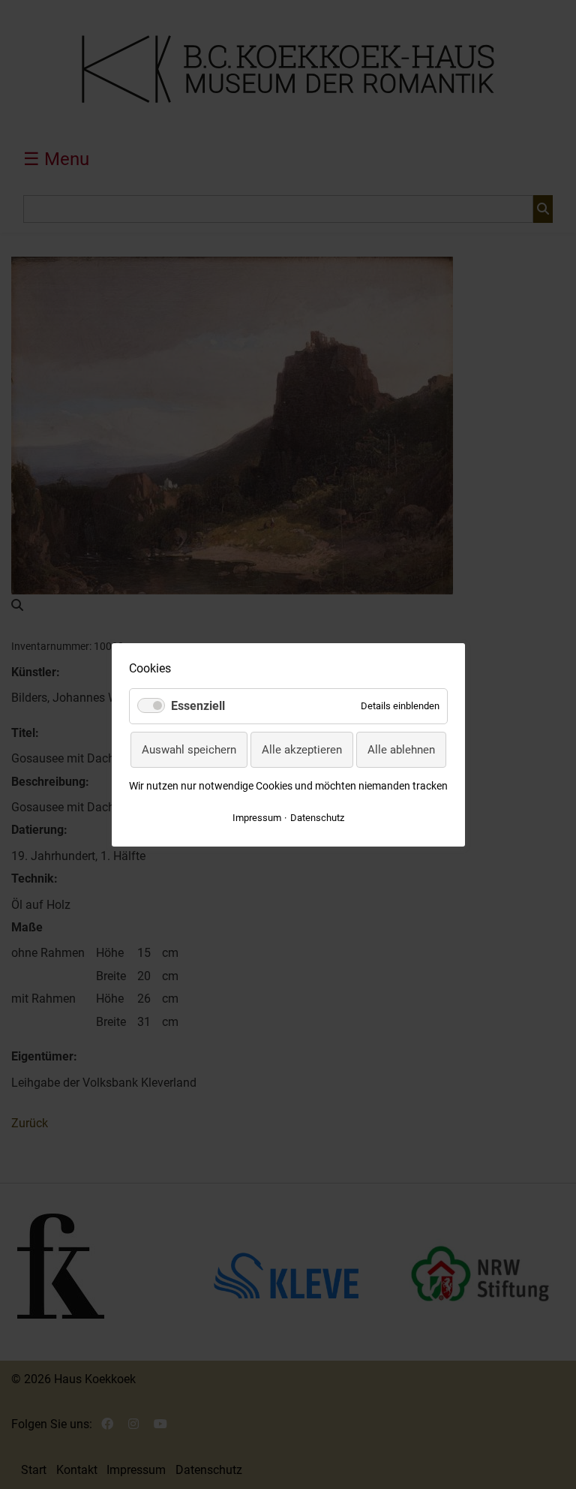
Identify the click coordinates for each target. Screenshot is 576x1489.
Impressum (256, 817)
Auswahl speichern (189, 749)
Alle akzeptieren (302, 749)
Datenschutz (317, 817)
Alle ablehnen (401, 749)
